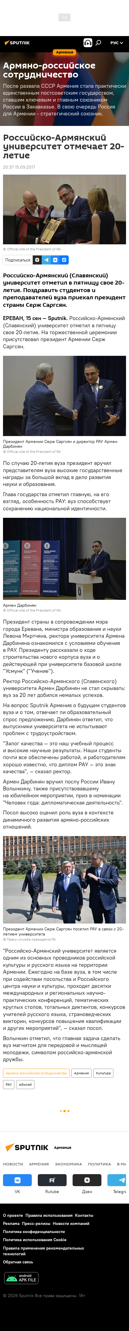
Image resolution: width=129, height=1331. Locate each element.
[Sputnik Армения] (18, 45)
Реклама (11, 1223)
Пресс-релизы (36, 1223)
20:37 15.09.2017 (19, 167)
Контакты (84, 1215)
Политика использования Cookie (35, 1239)
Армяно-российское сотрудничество (36, 1073)
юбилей (25, 1084)
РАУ (9, 1084)
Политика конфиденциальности (34, 1231)
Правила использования (49, 1215)
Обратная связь (18, 1262)
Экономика (68, 1164)
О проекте (13, 1215)
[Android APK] (21, 1279)
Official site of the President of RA (34, 249)
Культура (103, 1073)
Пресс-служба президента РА (31, 939)
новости (13, 1164)
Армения (81, 1073)
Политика (99, 1164)
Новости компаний (71, 1223)
